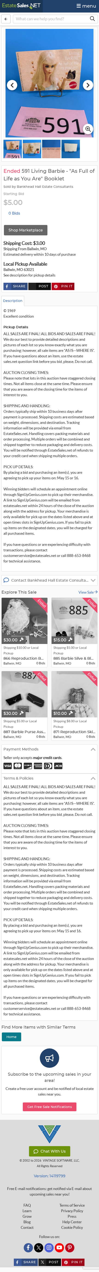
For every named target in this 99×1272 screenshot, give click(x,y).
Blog (27, 1222)
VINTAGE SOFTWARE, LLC (61, 1160)
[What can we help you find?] (92, 19)
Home (11, 1037)
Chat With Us (53, 1151)
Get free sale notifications (49, 1107)
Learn (27, 1211)
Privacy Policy (72, 1211)
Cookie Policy (72, 1227)
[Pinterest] (69, 1247)
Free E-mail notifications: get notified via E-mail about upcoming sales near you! (49, 1191)
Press (72, 1216)
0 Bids (14, 213)
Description (13, 301)
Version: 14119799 (49, 1176)
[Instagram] (49, 1247)
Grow (27, 1216)
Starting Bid (13, 194)
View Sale (86, 592)
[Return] (6, 19)
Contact (27, 1227)
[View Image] (12, 149)
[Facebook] (28, 1247)
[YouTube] (59, 1247)
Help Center (72, 1222)
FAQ (27, 1205)
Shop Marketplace (26, 230)
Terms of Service (72, 1205)
